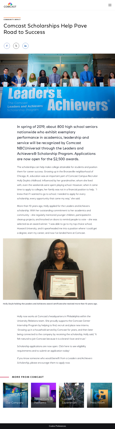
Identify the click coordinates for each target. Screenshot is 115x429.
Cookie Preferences (57, 426)
